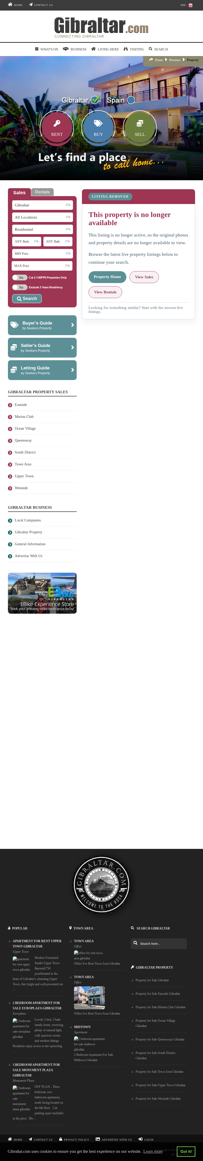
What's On (49, 49)
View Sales (144, 277)
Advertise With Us (117, 1139)
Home (18, 5)
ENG (183, 5)
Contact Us (43, 5)
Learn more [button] (153, 1151)
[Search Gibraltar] (135, 943)
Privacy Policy (76, 1139)
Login (149, 1139)
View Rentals (105, 292)
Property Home (107, 277)
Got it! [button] (186, 1151)
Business (175, 60)
